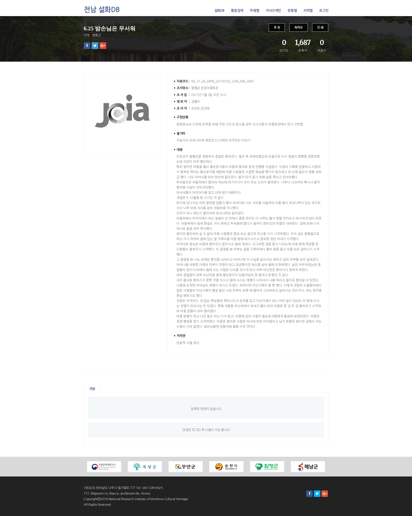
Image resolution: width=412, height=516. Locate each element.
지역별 (308, 10)
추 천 (277, 27)
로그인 (324, 10)
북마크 (298, 27)
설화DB (219, 10)
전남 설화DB (102, 9)
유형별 (292, 10)
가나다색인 (273, 10)
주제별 (254, 10)
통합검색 (237, 10)
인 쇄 (320, 27)
